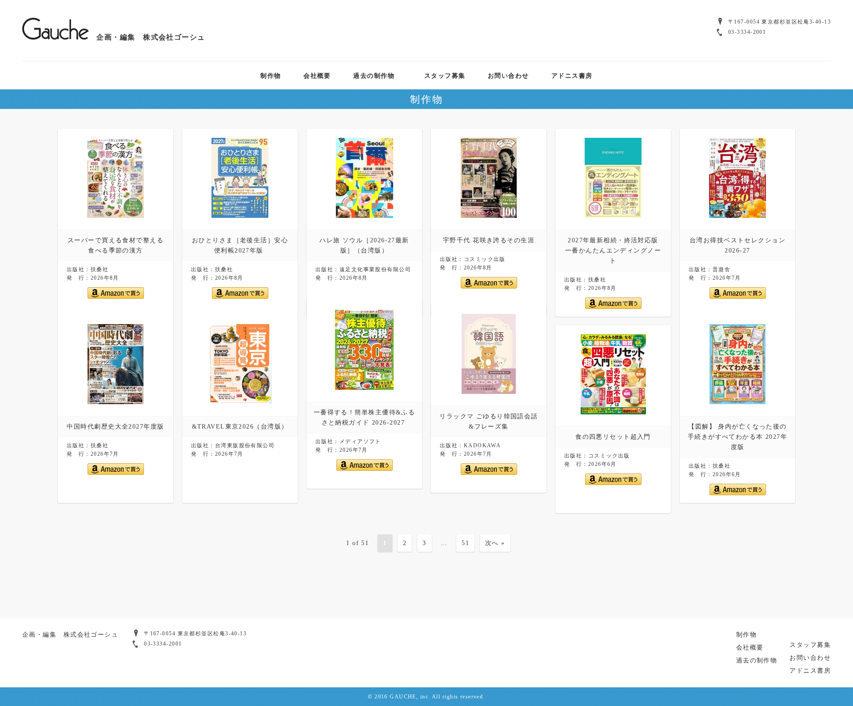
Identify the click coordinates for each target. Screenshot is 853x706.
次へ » (495, 542)
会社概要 (317, 75)
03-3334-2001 (747, 32)
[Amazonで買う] (116, 297)
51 (465, 542)
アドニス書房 (572, 75)
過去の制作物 (374, 75)
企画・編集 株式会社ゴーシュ (147, 37)
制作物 (270, 75)
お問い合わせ (508, 75)
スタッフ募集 (445, 75)
